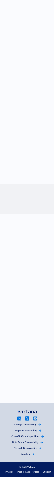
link (19, 418)
